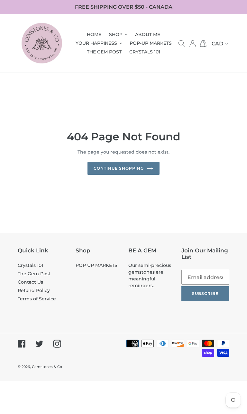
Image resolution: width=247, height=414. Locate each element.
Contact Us (30, 282)
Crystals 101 (30, 265)
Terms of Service (37, 299)
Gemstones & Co (47, 366)
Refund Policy (34, 290)
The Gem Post (34, 274)
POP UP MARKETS (96, 265)
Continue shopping (118, 168)
